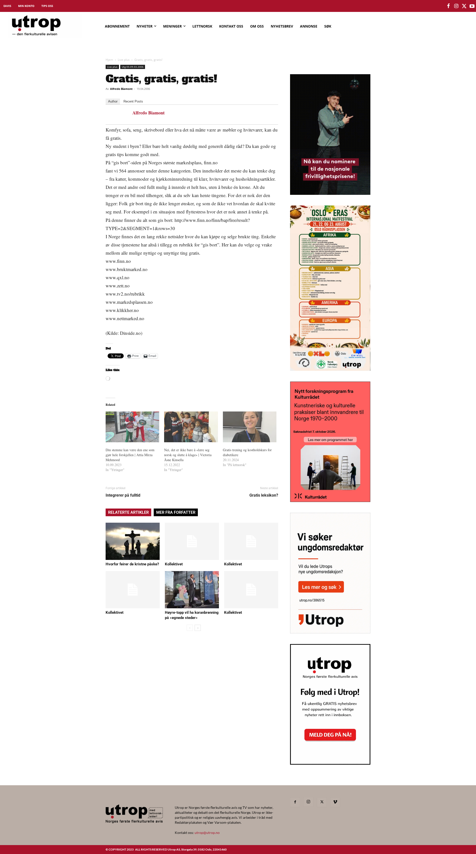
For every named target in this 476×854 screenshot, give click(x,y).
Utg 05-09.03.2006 (133, 66)
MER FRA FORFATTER (175, 512)
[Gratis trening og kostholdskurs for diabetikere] (249, 426)
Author (113, 101)
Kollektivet (174, 564)
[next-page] (198, 628)
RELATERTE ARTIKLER (128, 512)
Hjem (109, 60)
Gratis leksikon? (263, 495)
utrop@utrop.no (207, 832)
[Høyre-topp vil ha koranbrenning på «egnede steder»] (192, 589)
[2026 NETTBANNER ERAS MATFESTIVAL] (330, 369)
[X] (322, 802)
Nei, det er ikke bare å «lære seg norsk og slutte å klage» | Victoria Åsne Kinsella (187, 454)
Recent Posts (133, 101)
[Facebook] (295, 802)
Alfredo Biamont (121, 89)
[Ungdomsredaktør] (330, 631)
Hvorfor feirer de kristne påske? (132, 564)
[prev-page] (190, 628)
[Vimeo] (335, 802)
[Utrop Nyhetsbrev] (330, 763)
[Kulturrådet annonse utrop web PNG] (330, 500)
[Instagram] (308, 802)
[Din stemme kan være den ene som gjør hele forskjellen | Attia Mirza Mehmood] (132, 426)
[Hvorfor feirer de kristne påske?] (133, 541)
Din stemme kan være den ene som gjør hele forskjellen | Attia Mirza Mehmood (130, 454)
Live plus (124, 60)
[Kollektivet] (192, 541)
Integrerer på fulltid (123, 495)
